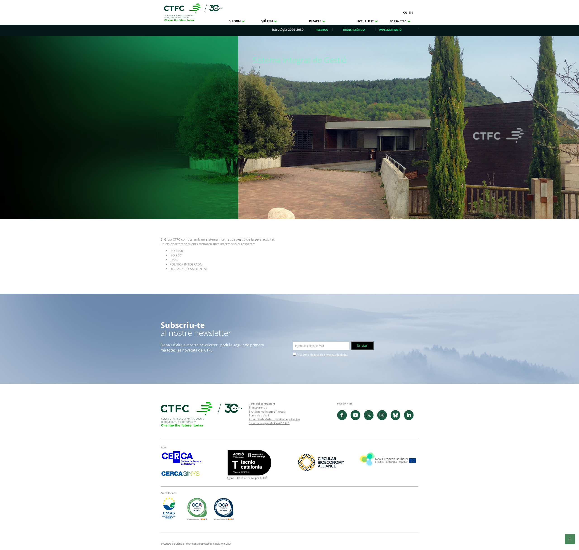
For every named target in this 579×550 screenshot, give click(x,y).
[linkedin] (410, 419)
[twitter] (370, 419)
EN (411, 12)
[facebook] (343, 419)
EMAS (174, 260)
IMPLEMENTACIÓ (390, 30)
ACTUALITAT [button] (365, 21)
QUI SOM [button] (234, 21)
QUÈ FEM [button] (267, 21)
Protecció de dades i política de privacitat (274, 419)
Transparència (258, 407)
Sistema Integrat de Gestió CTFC (269, 423)
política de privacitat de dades (329, 354)
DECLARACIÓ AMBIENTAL (189, 269)
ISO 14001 (177, 251)
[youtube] (357, 419)
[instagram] (383, 419)
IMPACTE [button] (315, 21)
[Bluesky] (397, 419)
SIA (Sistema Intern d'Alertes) (267, 412)
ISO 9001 (176, 255)
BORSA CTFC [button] (398, 21)
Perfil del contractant (262, 404)
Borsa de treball (259, 415)
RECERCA (322, 30)
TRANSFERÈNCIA (354, 30)
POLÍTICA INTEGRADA (186, 264)
